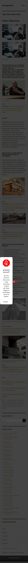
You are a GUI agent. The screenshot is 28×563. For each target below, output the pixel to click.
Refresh (5, 302)
